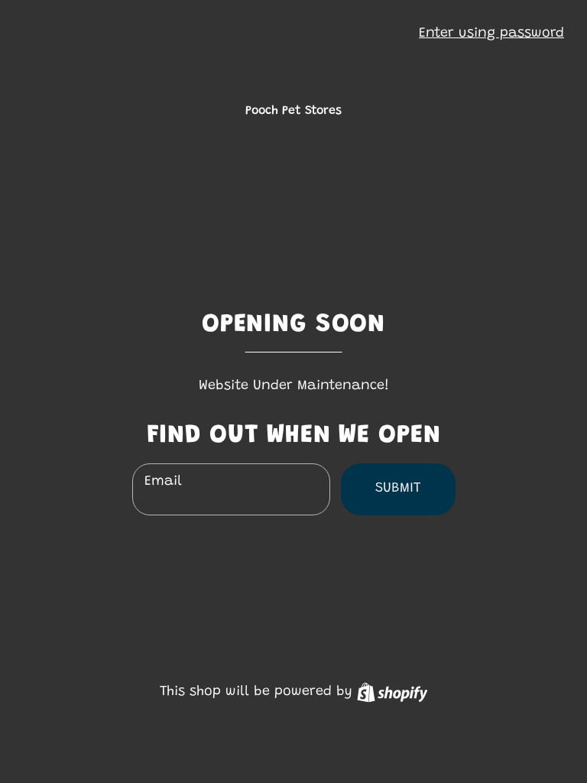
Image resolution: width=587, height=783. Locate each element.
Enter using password (491, 34)
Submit (397, 488)
